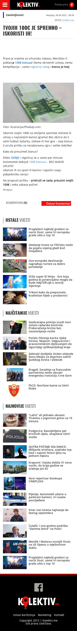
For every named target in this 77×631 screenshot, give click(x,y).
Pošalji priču (61, 4)
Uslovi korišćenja (24, 615)
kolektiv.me (68, 20)
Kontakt (59, 615)
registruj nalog (39, 67)
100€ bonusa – (38, 162)
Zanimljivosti (14, 15)
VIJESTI (22, 313)
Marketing (44, 615)
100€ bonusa (23, 62)
